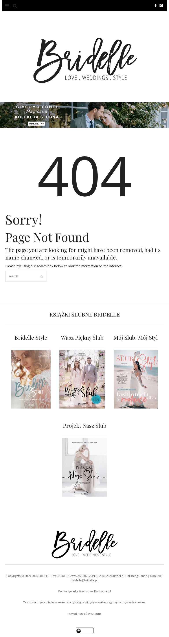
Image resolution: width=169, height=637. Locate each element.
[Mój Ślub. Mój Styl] (136, 379)
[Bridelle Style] (31, 379)
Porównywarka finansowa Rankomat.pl (84, 591)
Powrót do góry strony (84, 613)
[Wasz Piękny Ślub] (82, 379)
